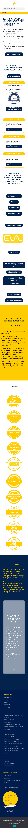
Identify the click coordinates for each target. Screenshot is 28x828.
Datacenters (14, 208)
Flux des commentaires (9, 765)
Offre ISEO (14, 252)
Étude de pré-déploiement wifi (11, 787)
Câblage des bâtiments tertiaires (12, 724)
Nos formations (14, 76)
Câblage (14, 202)
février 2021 (7, 704)
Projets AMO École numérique (11, 741)
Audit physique (14, 294)
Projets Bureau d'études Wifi (11, 750)
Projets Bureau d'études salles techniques (14, 748)
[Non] (26, 822)
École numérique (14, 196)
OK (14, 825)
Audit (14, 288)
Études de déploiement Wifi (14, 265)
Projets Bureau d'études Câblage (12, 746)
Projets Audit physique (9, 745)
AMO (14, 190)
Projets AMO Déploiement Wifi (11, 739)
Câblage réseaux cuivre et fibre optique (13, 726)
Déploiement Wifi (14, 214)
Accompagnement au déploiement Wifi (13, 715)
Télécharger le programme (14, 109)
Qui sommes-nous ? (14, 54)
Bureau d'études (8, 722)
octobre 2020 (7, 707)
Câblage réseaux (14, 272)
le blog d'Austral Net (10, 806)
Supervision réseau (14, 225)
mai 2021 (6, 701)
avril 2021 (6, 702)
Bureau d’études (14, 257)
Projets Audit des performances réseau (13, 743)
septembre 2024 (8, 697)
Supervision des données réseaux (12, 780)
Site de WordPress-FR (9, 767)
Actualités (6, 717)
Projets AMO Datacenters (10, 738)
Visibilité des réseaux (14, 219)
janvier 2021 (7, 706)
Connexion (6, 761)
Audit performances (14, 300)
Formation (6, 782)
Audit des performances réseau (11, 785)
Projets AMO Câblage (9, 736)
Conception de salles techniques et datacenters (14, 280)
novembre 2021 (7, 699)
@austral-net (10, 810)
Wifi (14, 246)
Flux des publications (9, 763)
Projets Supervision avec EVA (11, 752)
